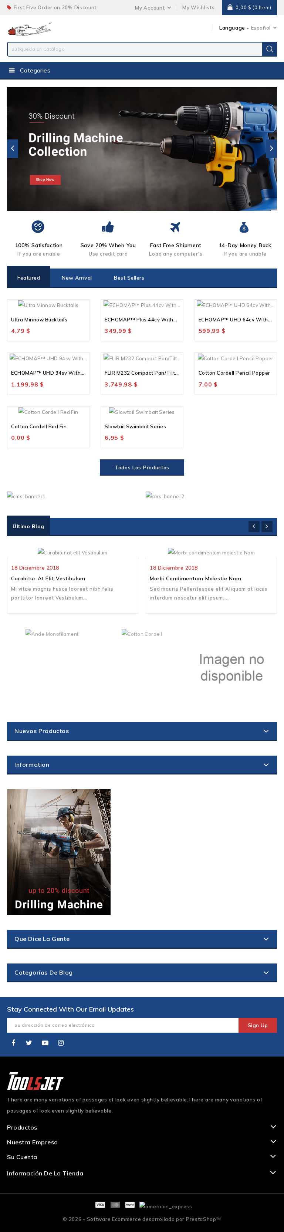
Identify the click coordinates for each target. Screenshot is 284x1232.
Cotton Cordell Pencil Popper (234, 373)
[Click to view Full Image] (63, 550)
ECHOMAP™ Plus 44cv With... (141, 320)
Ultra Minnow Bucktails (39, 320)
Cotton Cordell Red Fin (39, 426)
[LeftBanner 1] (59, 852)
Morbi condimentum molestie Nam (195, 578)
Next (271, 148)
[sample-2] (143, 149)
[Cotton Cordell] (142, 633)
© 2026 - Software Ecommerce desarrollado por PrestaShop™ (142, 1219)
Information (32, 764)
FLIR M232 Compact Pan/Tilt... (142, 373)
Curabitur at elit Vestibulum (48, 578)
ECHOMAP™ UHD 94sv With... (48, 373)
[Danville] (231, 667)
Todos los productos (142, 467)
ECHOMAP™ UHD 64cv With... (235, 320)
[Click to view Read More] (81, 550)
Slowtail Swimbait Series (135, 426)
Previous (12, 148)
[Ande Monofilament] (52, 633)
